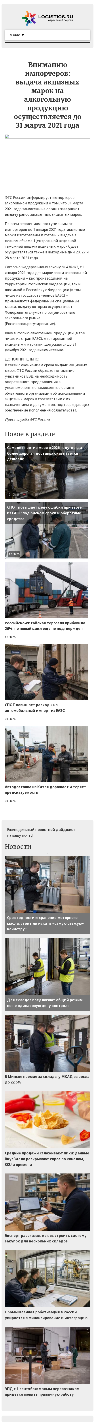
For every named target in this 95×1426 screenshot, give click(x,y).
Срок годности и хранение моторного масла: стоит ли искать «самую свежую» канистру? (45, 923)
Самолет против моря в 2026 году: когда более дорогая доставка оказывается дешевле (44, 453)
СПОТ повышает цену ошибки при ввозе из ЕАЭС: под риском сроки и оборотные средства (44, 513)
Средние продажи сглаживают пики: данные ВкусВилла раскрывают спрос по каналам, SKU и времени (47, 1159)
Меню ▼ (17, 34)
